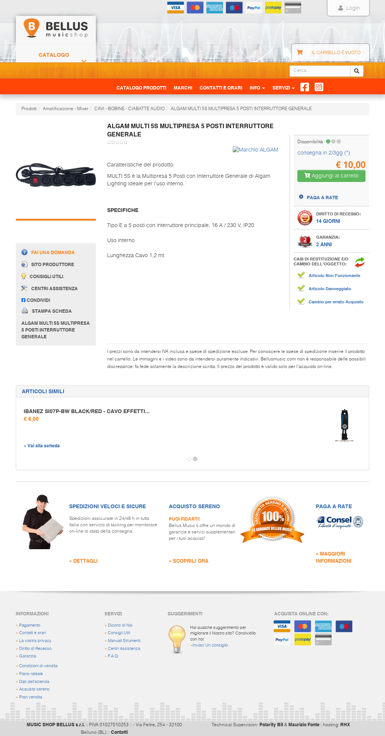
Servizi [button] (282, 88)
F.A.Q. (113, 656)
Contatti (119, 732)
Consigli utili (46, 276)
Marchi (183, 88)
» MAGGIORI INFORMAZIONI (334, 557)
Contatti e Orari (221, 88)
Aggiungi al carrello (334, 176)
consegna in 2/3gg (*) (323, 153)
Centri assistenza (54, 288)
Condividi (38, 300)
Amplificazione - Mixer (65, 109)
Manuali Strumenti (124, 641)
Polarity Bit (271, 724)
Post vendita (30, 697)
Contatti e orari (32, 633)
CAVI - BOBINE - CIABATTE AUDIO (129, 109)
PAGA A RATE (322, 197)
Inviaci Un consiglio (210, 645)
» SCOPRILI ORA (188, 560)
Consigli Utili (119, 633)
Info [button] (255, 88)
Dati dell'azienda (34, 682)
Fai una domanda (53, 252)
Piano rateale (31, 674)
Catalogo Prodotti (54, 62)
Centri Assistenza (124, 649)
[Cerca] (357, 71)
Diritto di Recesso (35, 649)
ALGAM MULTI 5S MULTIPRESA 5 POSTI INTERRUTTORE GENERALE (241, 109)
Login (352, 8)
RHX (345, 724)
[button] (23, 459)
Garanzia (27, 656)
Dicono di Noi (120, 625)
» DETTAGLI (83, 560)
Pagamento (29, 625)
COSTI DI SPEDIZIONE (330, 190)
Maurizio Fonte (304, 724)
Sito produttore (52, 264)
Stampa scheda (52, 310)
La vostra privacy (35, 641)
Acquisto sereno (34, 689)
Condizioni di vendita (38, 666)
